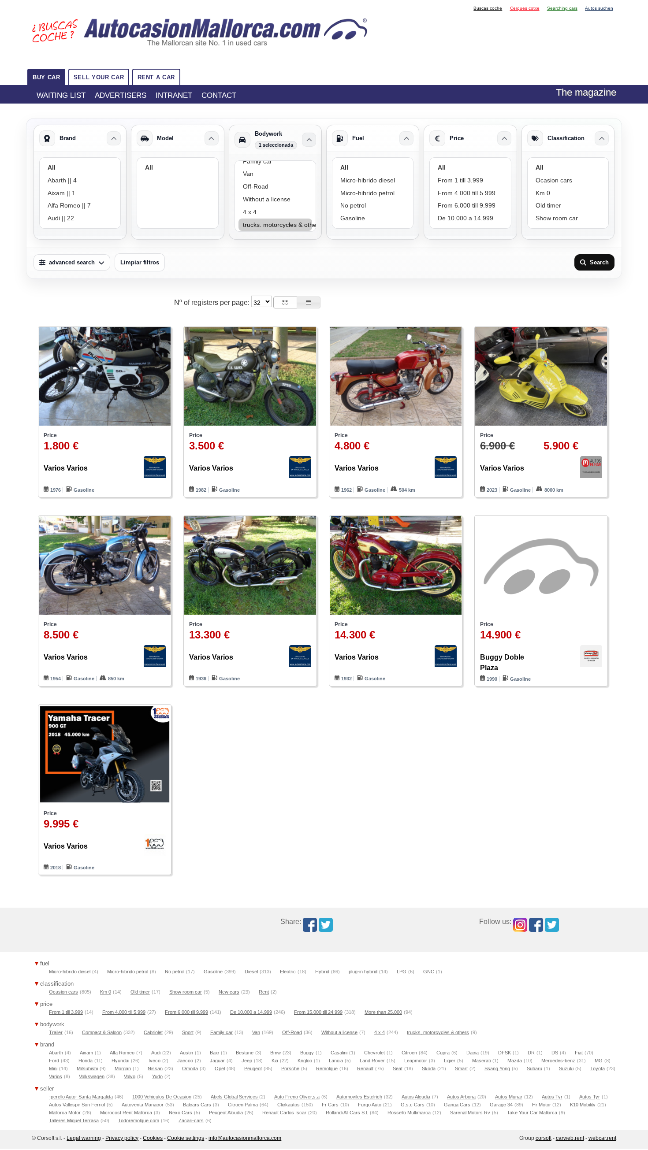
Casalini (339, 1052)
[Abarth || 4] (80, 180)
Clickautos (288, 1104)
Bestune (244, 1052)
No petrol (174, 971)
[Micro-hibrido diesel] (373, 180)
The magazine (586, 92)
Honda (85, 1060)
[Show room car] (568, 218)
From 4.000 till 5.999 (123, 1012)
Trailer (56, 1032)
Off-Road (292, 1032)
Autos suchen (599, 8)
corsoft (543, 1138)
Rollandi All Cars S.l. (347, 1112)
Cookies (153, 1138)
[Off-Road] (275, 186)
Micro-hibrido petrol (127, 971)
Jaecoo (185, 1060)
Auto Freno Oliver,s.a (297, 1096)
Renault (365, 1068)
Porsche (290, 1068)
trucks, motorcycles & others (438, 1032)
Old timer (140, 991)
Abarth (56, 1052)
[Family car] (275, 161)
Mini (53, 1068)
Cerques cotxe (525, 8)
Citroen (409, 1052)
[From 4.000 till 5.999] (470, 193)
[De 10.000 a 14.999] (470, 218)
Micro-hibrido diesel (69, 971)
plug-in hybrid (363, 971)
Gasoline (213, 971)
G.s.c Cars (413, 1104)
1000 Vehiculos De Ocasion (161, 1096)
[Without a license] (275, 199)
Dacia (472, 1052)
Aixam (86, 1052)
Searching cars (562, 8)
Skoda (429, 1068)
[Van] (275, 173)
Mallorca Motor (65, 1112)
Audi (155, 1052)
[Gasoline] (373, 218)
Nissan (155, 1068)
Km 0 (105, 991)
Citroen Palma (243, 1104)
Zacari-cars (191, 1120)
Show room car (185, 991)
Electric (288, 971)
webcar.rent (602, 1138)
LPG (401, 971)
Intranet (174, 95)
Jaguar (217, 1060)
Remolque (327, 1068)
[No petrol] (373, 205)
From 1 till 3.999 (66, 1012)
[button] (285, 302)
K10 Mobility (583, 1104)
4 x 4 (379, 1032)
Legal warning (84, 1138)
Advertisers (120, 95)
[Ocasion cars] (568, 180)
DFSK (504, 1052)
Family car (221, 1032)
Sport (188, 1032)
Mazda (514, 1060)
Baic (214, 1052)
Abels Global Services (235, 1096)
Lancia (336, 1060)
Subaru (534, 1068)
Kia (275, 1060)
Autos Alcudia (416, 1096)
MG (599, 1060)
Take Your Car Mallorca (532, 1112)
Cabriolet (153, 1032)
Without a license (339, 1032)
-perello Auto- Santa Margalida (81, 1096)
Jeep (247, 1060)
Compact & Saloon (102, 1032)
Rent (264, 991)
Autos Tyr (552, 1096)
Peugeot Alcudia (226, 1112)
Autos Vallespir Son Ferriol (77, 1104)
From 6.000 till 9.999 (186, 1012)
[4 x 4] (275, 212)
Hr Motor (542, 1104)
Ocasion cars (63, 991)
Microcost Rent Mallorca (126, 1112)
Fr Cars (330, 1104)
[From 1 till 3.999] (470, 180)
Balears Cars (197, 1104)
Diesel (251, 971)
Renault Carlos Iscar (284, 1112)
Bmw (275, 1052)
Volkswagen (91, 1076)
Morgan (123, 1068)
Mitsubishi (87, 1068)
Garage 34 (501, 1104)
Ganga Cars (457, 1104)
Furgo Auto (369, 1104)
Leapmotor (415, 1060)
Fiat (579, 1052)
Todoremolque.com (138, 1120)
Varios (55, 1076)
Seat (397, 1068)
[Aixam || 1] (80, 193)
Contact (218, 95)
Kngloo (305, 1060)
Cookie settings (185, 1138)
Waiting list (61, 95)
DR (531, 1052)
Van (256, 1032)
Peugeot (253, 1068)
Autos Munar (508, 1096)
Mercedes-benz (558, 1060)
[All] (80, 167)
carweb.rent (570, 1138)
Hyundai (120, 1060)
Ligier (449, 1060)
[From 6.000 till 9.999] (470, 205)
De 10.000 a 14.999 (251, 1012)
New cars (229, 991)
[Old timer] (568, 205)
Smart (461, 1068)
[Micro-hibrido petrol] (373, 193)
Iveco (154, 1060)
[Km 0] (568, 193)
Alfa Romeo (122, 1052)
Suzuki (566, 1068)
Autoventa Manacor (143, 1104)
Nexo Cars (180, 1112)
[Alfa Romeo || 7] (80, 205)
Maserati (481, 1060)
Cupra (443, 1052)
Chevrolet (374, 1052)
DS (554, 1052)
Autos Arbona (461, 1096)
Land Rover (372, 1060)
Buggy (307, 1052)
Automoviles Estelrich (359, 1096)
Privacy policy (121, 1138)
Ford (54, 1060)
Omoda (190, 1068)
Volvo (129, 1076)
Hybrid (322, 971)
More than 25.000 (383, 1012)
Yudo (157, 1076)
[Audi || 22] (80, 218)
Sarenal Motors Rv (470, 1112)
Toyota (597, 1068)
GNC (428, 971)
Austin (186, 1052)
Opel (220, 1068)
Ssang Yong (497, 1068)
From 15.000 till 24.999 (318, 1012)
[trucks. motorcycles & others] (275, 225)
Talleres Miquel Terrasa (74, 1120)
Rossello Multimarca (409, 1112)
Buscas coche (487, 8)
